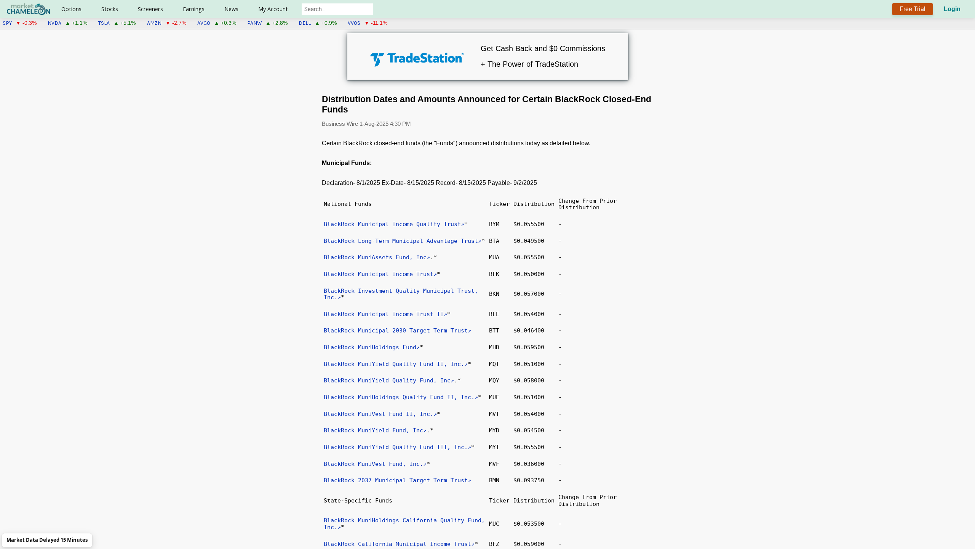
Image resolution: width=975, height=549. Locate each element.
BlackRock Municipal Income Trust (378, 274)
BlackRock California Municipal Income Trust (397, 544)
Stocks (109, 9)
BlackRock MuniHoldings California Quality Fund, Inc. (404, 524)
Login (952, 9)
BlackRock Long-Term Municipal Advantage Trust (401, 241)
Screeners (150, 9)
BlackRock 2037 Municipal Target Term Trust (396, 480)
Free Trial (912, 9)
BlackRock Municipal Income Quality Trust (392, 224)
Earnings (194, 9)
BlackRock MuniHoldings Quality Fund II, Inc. (399, 397)
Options (71, 9)
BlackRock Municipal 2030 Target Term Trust (396, 330)
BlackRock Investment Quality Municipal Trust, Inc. (401, 294)
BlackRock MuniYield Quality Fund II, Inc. (394, 364)
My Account (273, 9)
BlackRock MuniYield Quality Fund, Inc (387, 380)
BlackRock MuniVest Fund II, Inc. (378, 414)
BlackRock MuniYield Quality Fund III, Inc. (396, 447)
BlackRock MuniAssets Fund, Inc (375, 257)
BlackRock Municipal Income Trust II (384, 314)
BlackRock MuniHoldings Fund (370, 347)
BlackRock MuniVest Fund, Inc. (373, 464)
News (231, 9)
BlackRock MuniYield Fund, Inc (373, 430)
